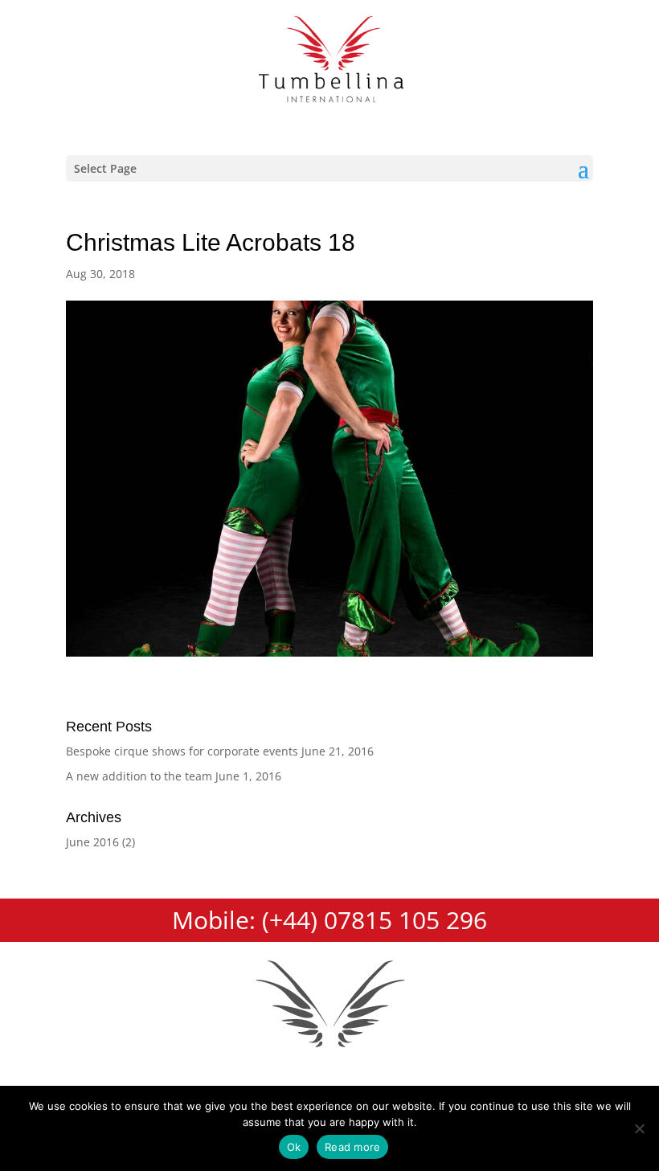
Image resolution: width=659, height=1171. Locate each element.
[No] (639, 1128)
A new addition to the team (139, 776)
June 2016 (92, 842)
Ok (294, 1146)
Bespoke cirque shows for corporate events (182, 751)
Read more (352, 1146)
